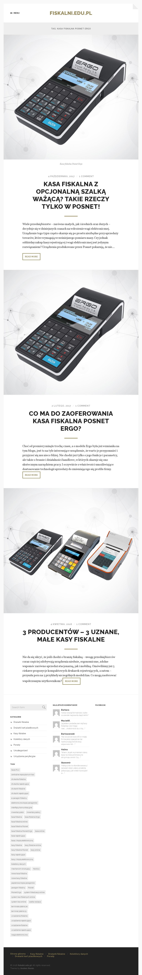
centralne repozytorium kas (22, 775)
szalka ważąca (35, 902)
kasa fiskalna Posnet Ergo (21, 831)
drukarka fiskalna (18, 779)
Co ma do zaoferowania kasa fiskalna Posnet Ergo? (71, 421)
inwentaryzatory (33, 812)
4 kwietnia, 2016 (61, 624)
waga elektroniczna (19, 935)
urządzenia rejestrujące (21, 921)
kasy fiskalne (16, 845)
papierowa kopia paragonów (23, 883)
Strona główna (18, 954)
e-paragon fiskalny (19, 798)
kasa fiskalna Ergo (32, 817)
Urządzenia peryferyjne (25, 756)
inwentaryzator (17, 812)
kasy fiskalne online (33, 845)
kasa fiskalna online (19, 822)
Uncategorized (20, 750)
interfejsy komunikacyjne (21, 807)
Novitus (36, 869)
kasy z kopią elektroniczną (22, 859)
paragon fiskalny (18, 888)
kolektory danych (18, 864)
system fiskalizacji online (34, 892)
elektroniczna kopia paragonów (24, 803)
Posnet (31, 888)
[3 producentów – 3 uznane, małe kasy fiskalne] (71, 550)
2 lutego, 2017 (61, 405)
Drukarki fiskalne (21, 722)
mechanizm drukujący (20, 869)
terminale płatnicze (19, 906)
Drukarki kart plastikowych (26, 728)
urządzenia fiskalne (19, 916)
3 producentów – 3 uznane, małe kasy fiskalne (71, 635)
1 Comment (86, 176)
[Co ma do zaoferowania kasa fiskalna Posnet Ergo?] (71, 332)
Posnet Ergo (16, 892)
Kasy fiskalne (20, 733)
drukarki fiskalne (18, 789)
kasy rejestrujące (18, 855)
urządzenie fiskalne (19, 925)
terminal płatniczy (18, 911)
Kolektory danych (22, 739)
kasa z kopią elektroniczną (22, 840)
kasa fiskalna (16, 817)
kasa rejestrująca (18, 836)
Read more (31, 256)
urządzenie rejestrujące (21, 930)
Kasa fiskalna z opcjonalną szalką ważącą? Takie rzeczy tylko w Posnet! (71, 195)
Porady (17, 745)
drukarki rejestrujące (19, 793)
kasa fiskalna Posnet (19, 826)
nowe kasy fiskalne (19, 878)
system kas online (18, 902)
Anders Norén (27, 968)
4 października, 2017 (61, 176)
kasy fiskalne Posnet (19, 850)
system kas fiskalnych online (23, 897)
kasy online (35, 850)
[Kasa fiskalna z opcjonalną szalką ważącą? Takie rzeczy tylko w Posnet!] (71, 97)
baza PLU (15, 770)
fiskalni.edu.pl (71, 13)
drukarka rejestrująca (20, 784)
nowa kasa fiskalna (19, 873)
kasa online (39, 831)
